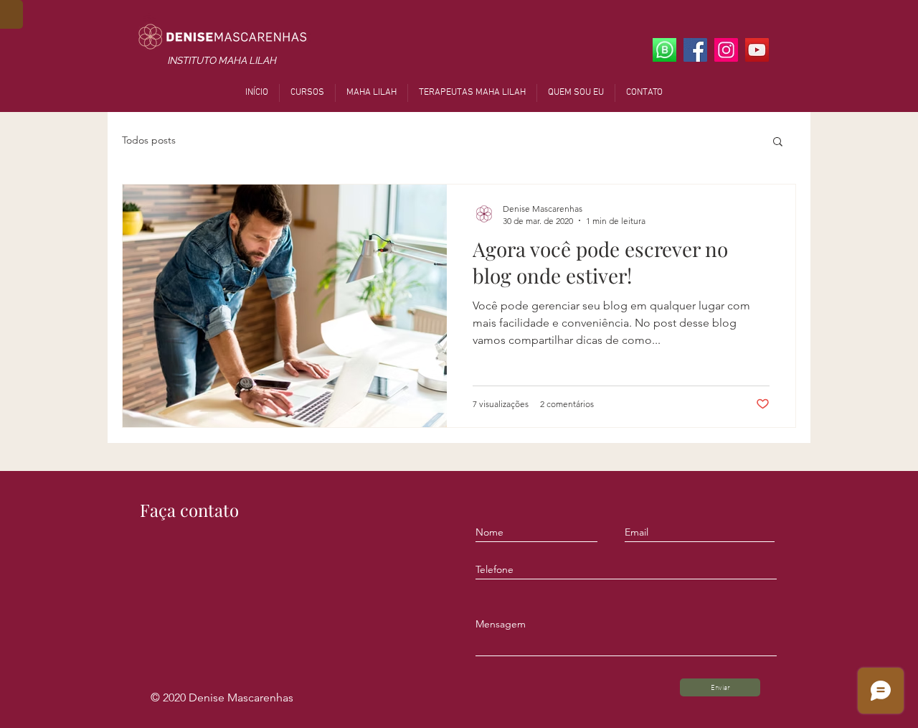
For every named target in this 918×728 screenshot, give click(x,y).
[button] (778, 142)
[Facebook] (695, 50)
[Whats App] (664, 50)
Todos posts (149, 140)
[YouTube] (757, 50)
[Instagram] (726, 50)
